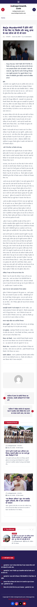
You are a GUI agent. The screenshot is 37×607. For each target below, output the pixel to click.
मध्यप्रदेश (8, 36)
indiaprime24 (12, 445)
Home (3, 18)
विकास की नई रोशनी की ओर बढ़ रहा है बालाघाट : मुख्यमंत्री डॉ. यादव (19, 587)
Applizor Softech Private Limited (18, 599)
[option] (18, 539)
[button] (30, 529)
